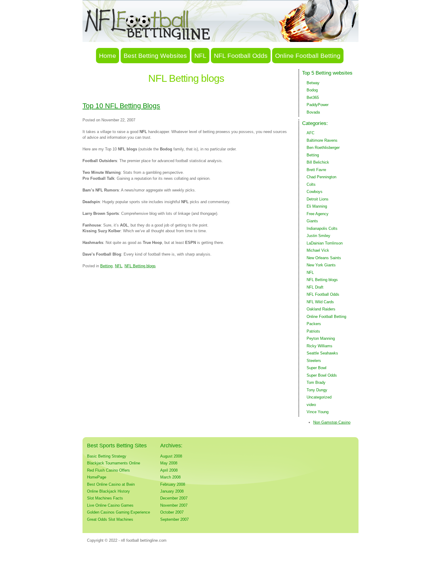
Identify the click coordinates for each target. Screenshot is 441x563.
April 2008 (169, 470)
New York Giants (321, 265)
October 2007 (172, 512)
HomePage (96, 477)
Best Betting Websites (155, 55)
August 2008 (171, 456)
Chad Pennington (321, 177)
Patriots (313, 331)
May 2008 (168, 463)
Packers (314, 324)
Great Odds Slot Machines (110, 519)
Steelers (314, 360)
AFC (310, 133)
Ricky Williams (319, 346)
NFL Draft (315, 287)
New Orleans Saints (324, 258)
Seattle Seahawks (322, 353)
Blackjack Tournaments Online (113, 463)
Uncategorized (319, 397)
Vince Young (317, 412)
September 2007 (174, 519)
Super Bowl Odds (322, 375)
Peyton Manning (321, 338)
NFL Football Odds (241, 55)
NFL (200, 55)
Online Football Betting (307, 55)
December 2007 (174, 498)
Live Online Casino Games (110, 505)
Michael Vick (318, 250)
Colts (311, 184)
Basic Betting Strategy (106, 456)
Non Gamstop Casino (331, 422)
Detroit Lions (317, 199)
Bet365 (313, 97)
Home (107, 55)
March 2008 (170, 477)
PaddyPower (317, 104)
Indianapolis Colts (322, 228)
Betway (313, 83)
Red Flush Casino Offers (108, 470)
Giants (312, 221)
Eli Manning (317, 206)
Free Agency (317, 214)
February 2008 (172, 484)
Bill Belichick (318, 162)
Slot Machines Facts (105, 498)
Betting (106, 266)
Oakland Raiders (321, 309)
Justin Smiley (318, 235)
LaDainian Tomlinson (325, 243)
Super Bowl (316, 368)
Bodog (312, 90)
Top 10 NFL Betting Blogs (121, 106)
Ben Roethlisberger (323, 147)
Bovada (313, 112)
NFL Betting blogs (140, 266)
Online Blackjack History (108, 491)
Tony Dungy (317, 390)
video (311, 404)
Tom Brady (316, 382)
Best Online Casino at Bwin (111, 484)
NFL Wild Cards (320, 302)
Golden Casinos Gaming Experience (118, 512)
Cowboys (314, 191)
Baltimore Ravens (322, 140)
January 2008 (172, 491)
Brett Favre (316, 169)
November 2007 (174, 505)
